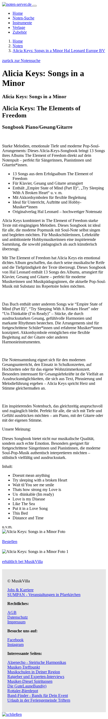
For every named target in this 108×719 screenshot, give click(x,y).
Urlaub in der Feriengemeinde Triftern (38, 700)
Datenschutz (17, 617)
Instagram (15, 644)
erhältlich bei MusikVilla (22, 561)
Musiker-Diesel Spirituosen (29, 681)
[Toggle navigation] (35, 6)
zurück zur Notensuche (21, 60)
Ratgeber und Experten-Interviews (35, 676)
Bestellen (9, 541)
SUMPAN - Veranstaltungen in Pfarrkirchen (43, 594)
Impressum (16, 622)
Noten (18, 46)
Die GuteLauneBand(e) (26, 686)
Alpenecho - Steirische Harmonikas (36, 662)
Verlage (19, 27)
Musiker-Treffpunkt (23, 667)
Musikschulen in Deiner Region (33, 672)
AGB (12, 612)
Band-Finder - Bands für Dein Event (37, 695)
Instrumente (22, 22)
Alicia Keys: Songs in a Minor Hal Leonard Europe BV (59, 50)
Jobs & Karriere (20, 590)
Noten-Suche (23, 18)
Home (18, 13)
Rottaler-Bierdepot (22, 691)
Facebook (15, 640)
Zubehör (20, 32)
